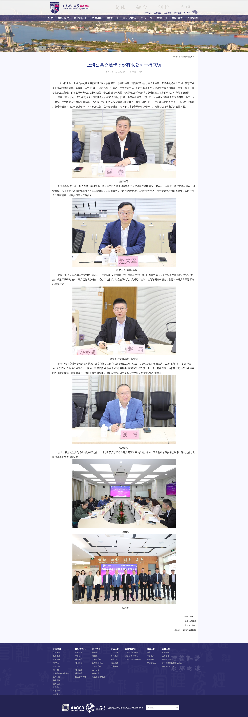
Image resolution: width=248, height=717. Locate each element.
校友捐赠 (150, 659)
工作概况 (114, 652)
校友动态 (150, 656)
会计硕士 (95, 670)
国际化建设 (129, 18)
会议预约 (167, 13)
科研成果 (78, 670)
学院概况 (63, 18)
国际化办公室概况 (132, 652)
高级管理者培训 (98, 677)
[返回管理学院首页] (69, 3)
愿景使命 (56, 656)
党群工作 (162, 18)
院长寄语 (56, 666)
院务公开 (56, 684)
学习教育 (177, 18)
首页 (184, 57)
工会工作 (165, 656)
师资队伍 (78, 652)
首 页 (50, 18)
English (187, 13)
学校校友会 (151, 663)
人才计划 (78, 666)
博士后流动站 (80, 677)
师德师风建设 (167, 659)
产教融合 (193, 18)
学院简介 (56, 652)
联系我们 (56, 687)
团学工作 (114, 659)
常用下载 (56, 691)
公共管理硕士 (97, 663)
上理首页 (157, 13)
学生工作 (112, 18)
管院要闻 (190, 57)
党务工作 (165, 652)
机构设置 (56, 677)
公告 (148, 652)
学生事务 (114, 666)
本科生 (95, 652)
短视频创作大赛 (168, 666)
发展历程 (56, 659)
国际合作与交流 (131, 656)
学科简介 (78, 656)
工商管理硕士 (97, 659)
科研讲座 (78, 673)
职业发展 (114, 663)
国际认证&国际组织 (133, 659)
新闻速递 (114, 656)
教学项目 (97, 18)
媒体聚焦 (56, 694)
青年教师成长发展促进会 (172, 663)
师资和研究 (80, 18)
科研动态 (78, 659)
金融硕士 (95, 673)
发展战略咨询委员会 (61, 673)
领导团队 (56, 670)
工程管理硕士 (97, 666)
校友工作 (146, 18)
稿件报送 (177, 13)
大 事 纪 (56, 663)
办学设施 (56, 680)
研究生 (95, 656)
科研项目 (78, 663)
